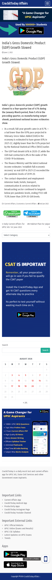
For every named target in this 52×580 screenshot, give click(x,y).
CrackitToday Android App (15, 503)
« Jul (25, 402)
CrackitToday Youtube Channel (17, 512)
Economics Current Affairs (27, 204)
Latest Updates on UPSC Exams (18, 535)
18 (19, 386)
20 (32, 386)
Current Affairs (10, 204)
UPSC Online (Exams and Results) (18, 528)
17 (12, 386)
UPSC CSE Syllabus (12, 531)
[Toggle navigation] (47, 3)
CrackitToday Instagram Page (17, 509)
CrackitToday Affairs (15, 3)
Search (5, 345)
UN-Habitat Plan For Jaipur (38, 224)
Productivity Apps (12, 506)
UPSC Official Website (13, 525)
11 (19, 380)
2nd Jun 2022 (44, 204)
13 (33, 380)
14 (40, 380)
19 (26, 386)
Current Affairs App (12, 500)
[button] (45, 559)
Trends (7, 538)
